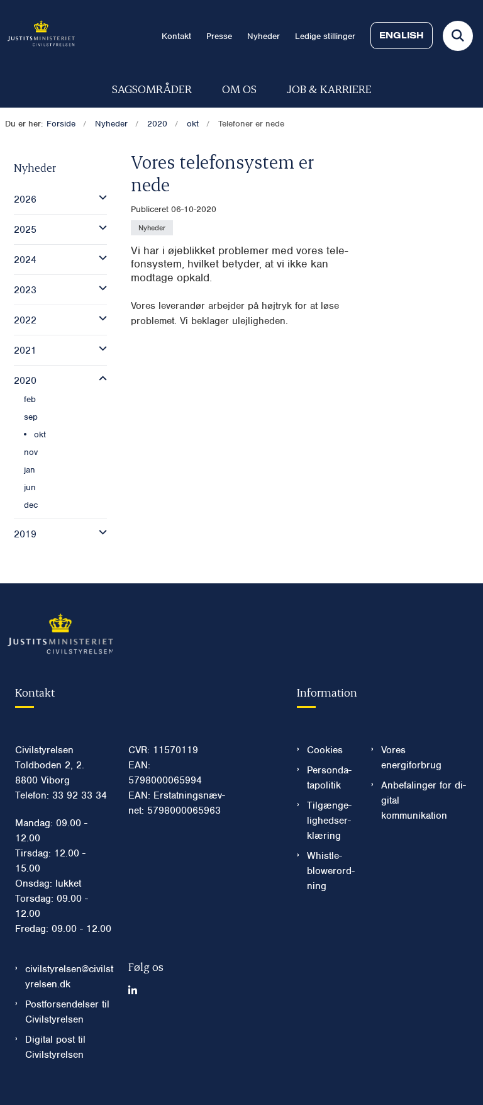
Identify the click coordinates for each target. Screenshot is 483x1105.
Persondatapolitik (329, 778)
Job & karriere (329, 88)
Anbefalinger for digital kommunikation (423, 800)
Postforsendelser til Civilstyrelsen (67, 1012)
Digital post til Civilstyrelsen (55, 1047)
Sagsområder (152, 88)
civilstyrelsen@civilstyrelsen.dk (69, 976)
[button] (99, 197)
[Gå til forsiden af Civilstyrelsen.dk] (37, 35)
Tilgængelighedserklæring (329, 820)
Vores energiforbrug (411, 757)
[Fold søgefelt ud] (458, 36)
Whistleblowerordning (331, 871)
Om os (239, 88)
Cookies (325, 750)
